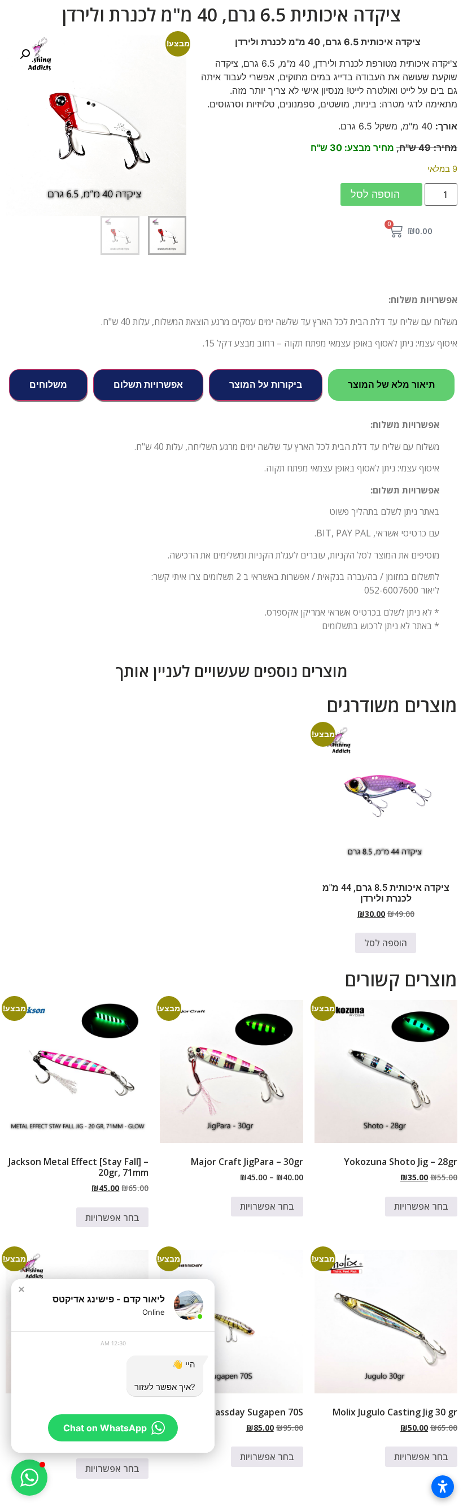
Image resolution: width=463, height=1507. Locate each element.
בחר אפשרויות (421, 1206)
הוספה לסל (375, 194)
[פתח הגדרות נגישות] (442, 1486)
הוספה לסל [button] (385, 943)
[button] (25, 54)
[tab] (391, 385)
